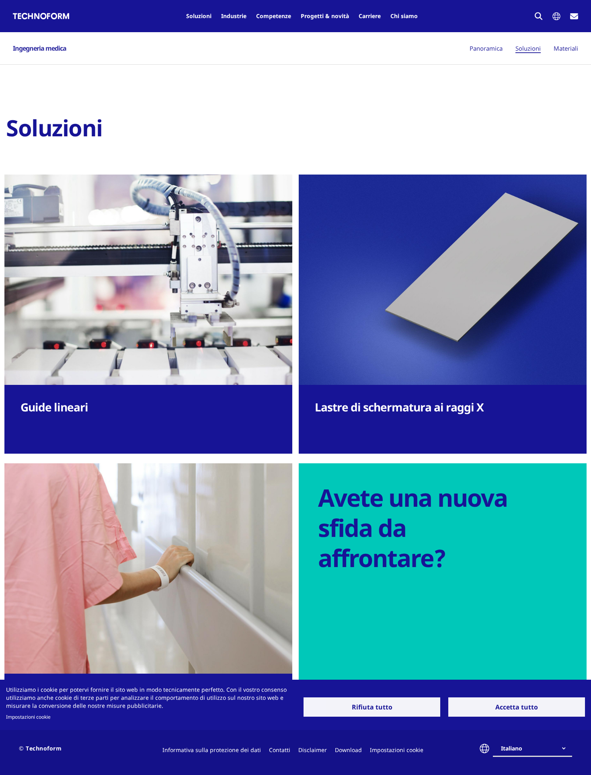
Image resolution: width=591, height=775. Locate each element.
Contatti (279, 750)
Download (348, 750)
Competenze (273, 16)
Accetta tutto (516, 707)
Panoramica (486, 48)
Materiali (566, 48)
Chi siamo (404, 16)
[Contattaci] (574, 16)
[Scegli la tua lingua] (556, 16)
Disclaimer (312, 750)
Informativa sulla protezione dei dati (211, 750)
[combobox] (535, 748)
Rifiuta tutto (372, 707)
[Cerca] (539, 16)
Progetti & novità (325, 16)
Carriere (370, 16)
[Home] (41, 16)
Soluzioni (198, 16)
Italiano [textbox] (511, 748)
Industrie (233, 16)
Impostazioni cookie (28, 716)
